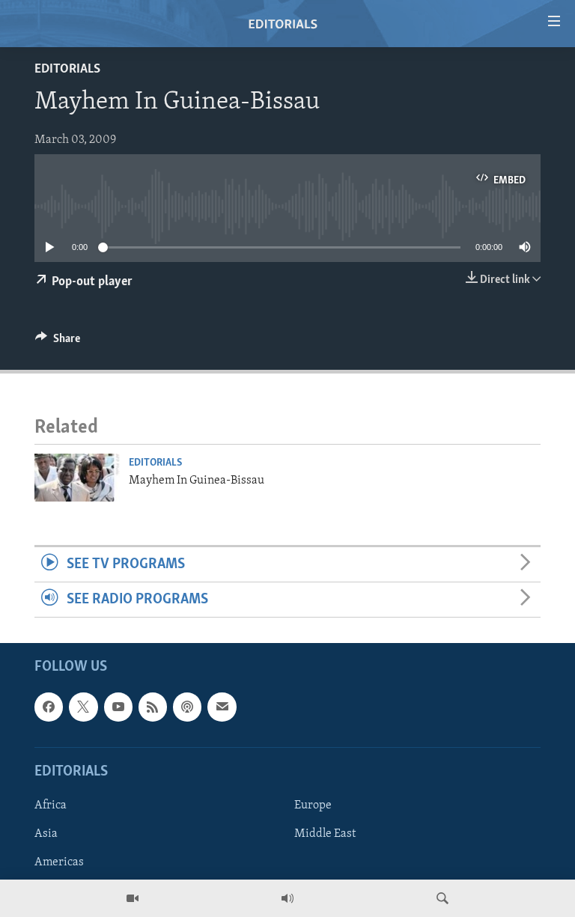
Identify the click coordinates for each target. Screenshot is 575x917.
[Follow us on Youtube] (118, 707)
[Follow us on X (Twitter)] (83, 707)
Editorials (67, 69)
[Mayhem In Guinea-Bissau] (77, 478)
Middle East (325, 834)
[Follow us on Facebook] (48, 707)
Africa (50, 805)
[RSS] (153, 707)
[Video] (132, 898)
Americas (59, 862)
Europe (313, 805)
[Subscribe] (221, 707)
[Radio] (287, 898)
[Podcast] (187, 707)
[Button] (57, 342)
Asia (46, 834)
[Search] (442, 898)
